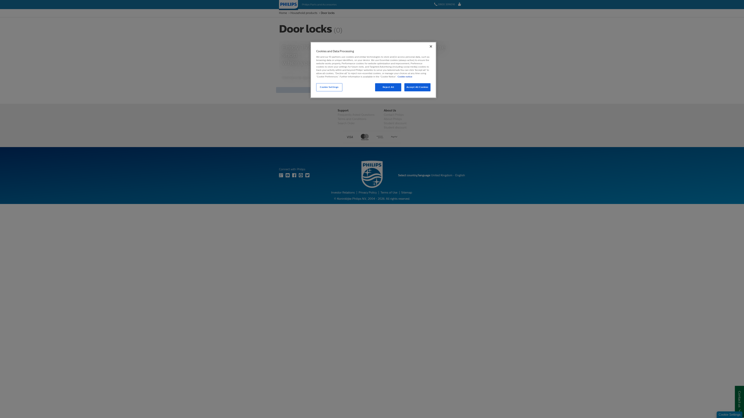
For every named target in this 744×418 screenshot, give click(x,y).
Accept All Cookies (417, 87)
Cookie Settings (329, 87)
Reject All (388, 87)
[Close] (431, 46)
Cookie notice (405, 76)
